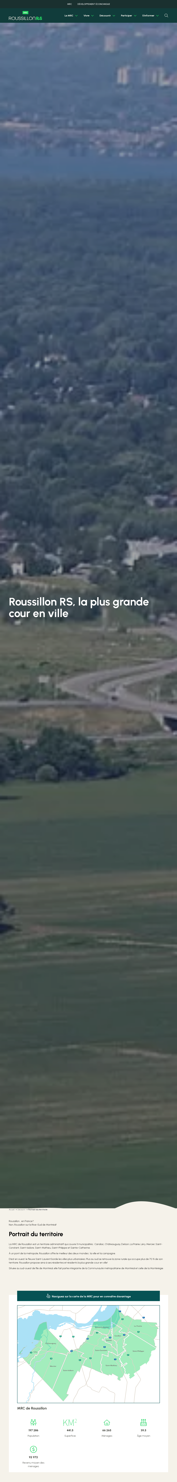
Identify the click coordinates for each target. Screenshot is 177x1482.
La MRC (69, 15)
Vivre (86, 15)
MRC (69, 4)
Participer (126, 15)
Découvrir (105, 15)
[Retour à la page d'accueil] (25, 15)
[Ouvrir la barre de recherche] (166, 15)
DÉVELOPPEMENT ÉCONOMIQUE (94, 4)
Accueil (12, 1209)
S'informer (148, 15)
